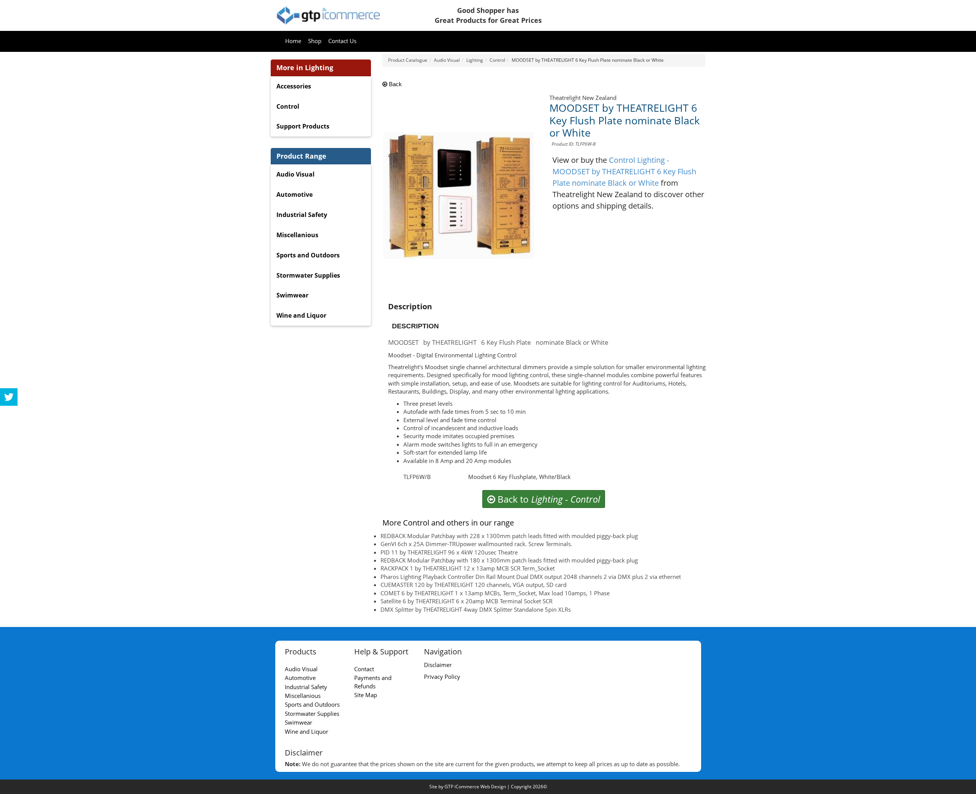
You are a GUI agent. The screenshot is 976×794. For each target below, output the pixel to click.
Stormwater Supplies (308, 275)
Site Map (365, 695)
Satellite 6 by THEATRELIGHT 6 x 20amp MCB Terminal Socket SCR (466, 601)
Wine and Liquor (301, 315)
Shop (314, 41)
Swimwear (292, 295)
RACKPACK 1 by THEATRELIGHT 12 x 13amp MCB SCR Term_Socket (467, 568)
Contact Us (342, 41)
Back (394, 84)
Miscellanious (297, 235)
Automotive (294, 194)
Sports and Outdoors (308, 255)
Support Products (302, 126)
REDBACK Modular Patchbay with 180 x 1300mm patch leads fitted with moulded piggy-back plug (509, 560)
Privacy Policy (442, 676)
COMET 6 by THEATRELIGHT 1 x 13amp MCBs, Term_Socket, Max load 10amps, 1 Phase (495, 593)
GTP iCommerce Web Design (475, 786)
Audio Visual (295, 174)
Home (293, 41)
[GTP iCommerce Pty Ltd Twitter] (9, 397)
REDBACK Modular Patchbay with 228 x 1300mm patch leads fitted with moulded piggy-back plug (509, 536)
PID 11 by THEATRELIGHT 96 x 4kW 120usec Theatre (449, 552)
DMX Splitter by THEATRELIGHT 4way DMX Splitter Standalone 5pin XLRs (475, 609)
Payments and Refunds (373, 682)
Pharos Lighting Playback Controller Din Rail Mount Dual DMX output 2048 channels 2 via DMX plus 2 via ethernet (530, 576)
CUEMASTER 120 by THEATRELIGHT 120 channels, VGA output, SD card (473, 584)
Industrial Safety (301, 215)
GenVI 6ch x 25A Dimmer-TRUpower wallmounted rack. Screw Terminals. (476, 544)
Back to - (547, 499)
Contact (364, 669)
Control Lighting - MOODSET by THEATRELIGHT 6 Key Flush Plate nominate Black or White (624, 171)
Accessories (293, 86)
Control (287, 106)
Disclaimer (438, 665)
